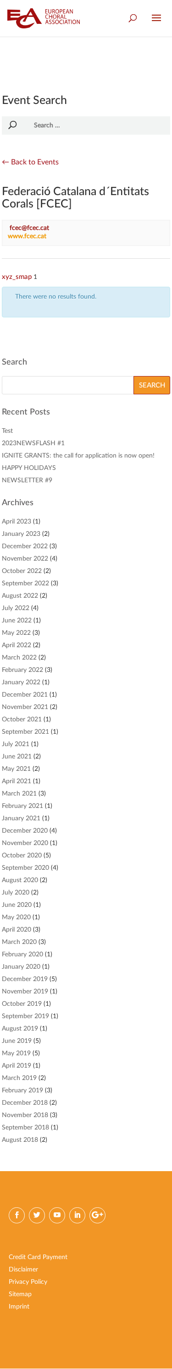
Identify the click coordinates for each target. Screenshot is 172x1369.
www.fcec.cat (27, 236)
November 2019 (25, 991)
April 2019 (16, 1066)
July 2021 (15, 744)
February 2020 (22, 954)
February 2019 (22, 1090)
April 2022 (16, 645)
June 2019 (17, 1041)
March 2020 (19, 942)
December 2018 (25, 1103)
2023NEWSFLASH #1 (33, 443)
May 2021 (16, 769)
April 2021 (16, 781)
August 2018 (20, 1140)
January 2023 (21, 534)
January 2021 (21, 818)
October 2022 (22, 571)
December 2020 (25, 831)
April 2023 (16, 521)
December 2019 (25, 979)
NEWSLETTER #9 (27, 480)
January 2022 (21, 682)
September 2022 (25, 583)
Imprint (19, 1307)
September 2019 (25, 1016)
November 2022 (25, 559)
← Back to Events (30, 162)
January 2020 (21, 967)
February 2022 (22, 670)
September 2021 (25, 732)
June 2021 (17, 756)
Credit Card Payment (38, 1257)
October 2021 (22, 719)
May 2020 (16, 917)
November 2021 (25, 707)
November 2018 (25, 1115)
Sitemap (20, 1294)
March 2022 (19, 658)
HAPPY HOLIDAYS (29, 468)
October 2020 (22, 855)
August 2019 (20, 1028)
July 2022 (15, 608)
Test (7, 431)
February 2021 (22, 806)
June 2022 (17, 620)
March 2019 (19, 1078)
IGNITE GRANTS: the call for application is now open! (78, 456)
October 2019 (22, 1004)
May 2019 (16, 1053)
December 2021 (25, 695)
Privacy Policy (28, 1282)
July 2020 (15, 892)
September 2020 (25, 868)
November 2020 (25, 843)
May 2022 (16, 633)
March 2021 (19, 794)
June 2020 (17, 905)
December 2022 (25, 546)
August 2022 (20, 596)
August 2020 (20, 880)
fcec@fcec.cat (29, 228)
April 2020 (16, 930)
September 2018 (25, 1127)
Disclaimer (23, 1269)
